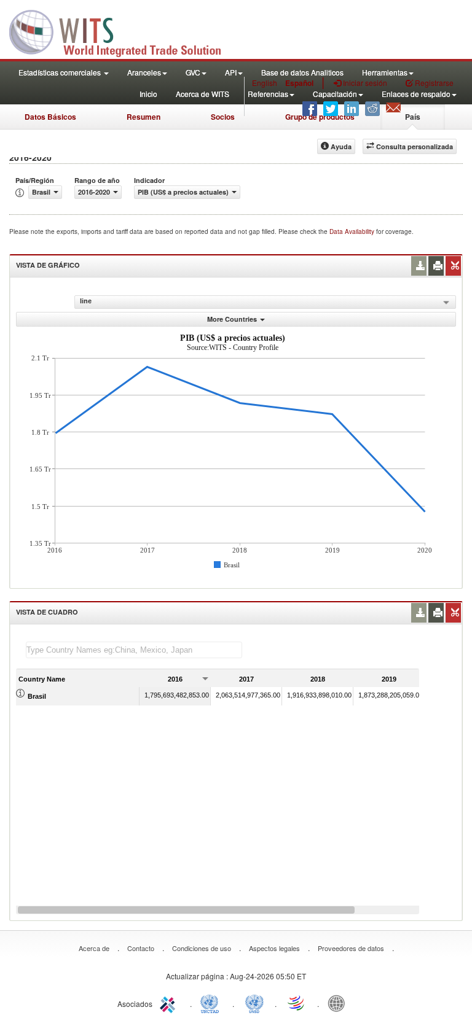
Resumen (143, 116)
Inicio (148, 93)
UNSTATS (254, 1002)
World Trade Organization (297, 1002)
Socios (223, 116)
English (264, 82)
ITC (169, 1002)
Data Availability (352, 231)
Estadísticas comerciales (60, 72)
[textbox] (134, 650)
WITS (123, 30)
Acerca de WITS (202, 93)
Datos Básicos (50, 116)
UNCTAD (212, 1002)
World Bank (339, 1002)
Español (299, 82)
